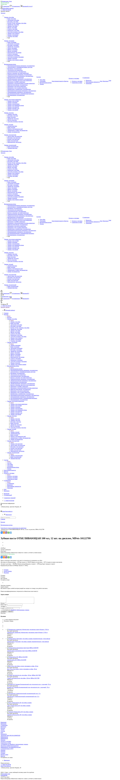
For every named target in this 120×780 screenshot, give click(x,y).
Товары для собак (15, 322)
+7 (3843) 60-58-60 (6, 10)
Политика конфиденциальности (10, 745)
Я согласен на (16, 610)
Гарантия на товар (6, 743)
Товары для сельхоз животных (18, 404)
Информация (4, 737)
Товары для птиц (15, 419)
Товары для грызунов (16, 443)
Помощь (3, 740)
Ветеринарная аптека (16, 369)
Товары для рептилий (16, 455)
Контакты (3, 726)
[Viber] (6, 533)
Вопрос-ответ (4, 754)
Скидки (9, 463)
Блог (2, 732)
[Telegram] (11, 533)
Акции (2, 729)
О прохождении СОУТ (7, 748)
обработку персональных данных (20, 610)
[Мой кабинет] (1, 291)
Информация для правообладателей (11, 747)
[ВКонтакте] (2, 533)
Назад (8, 316)
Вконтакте (9, 514)
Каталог (9, 317)
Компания (3, 722)
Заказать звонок (5, 307)
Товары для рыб (14, 432)
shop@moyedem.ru (7, 511)
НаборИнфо (4, 775)
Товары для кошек (15, 345)
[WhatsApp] (8, 533)
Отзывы (3, 753)
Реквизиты (4, 734)
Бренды (3, 756)
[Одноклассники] (4, 533)
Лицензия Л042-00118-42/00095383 (10, 735)
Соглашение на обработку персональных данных (14, 744)
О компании (10, 483)
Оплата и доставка (12, 476)
